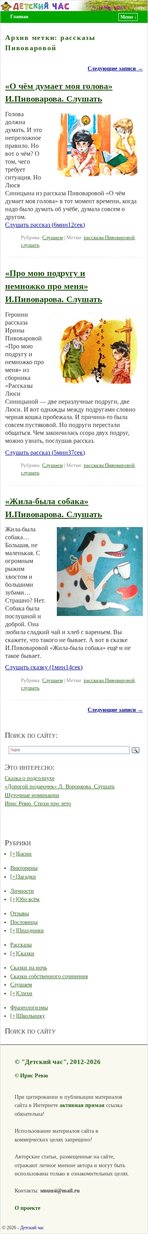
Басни (24, 853)
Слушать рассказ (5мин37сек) (45, 452)
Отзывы (19, 913)
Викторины (23, 868)
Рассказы (21, 944)
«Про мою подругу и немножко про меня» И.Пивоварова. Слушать (53, 286)
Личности (22, 891)
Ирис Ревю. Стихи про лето (38, 803)
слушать (30, 245)
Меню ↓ (128, 17)
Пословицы (23, 922)
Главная (19, 16)
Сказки (25, 953)
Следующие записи (115, 68)
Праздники (30, 930)
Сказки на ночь (28, 967)
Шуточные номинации (32, 795)
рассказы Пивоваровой (109, 237)
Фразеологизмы (29, 1007)
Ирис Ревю (34, 1075)
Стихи (24, 993)
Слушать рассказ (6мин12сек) (45, 224)
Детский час (32, 1227)
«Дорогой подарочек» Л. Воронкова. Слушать (59, 786)
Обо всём (28, 899)
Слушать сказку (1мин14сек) (43, 667)
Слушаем (52, 237)
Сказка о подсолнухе (29, 778)
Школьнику (31, 1016)
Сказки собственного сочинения (49, 976)
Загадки (26, 876)
